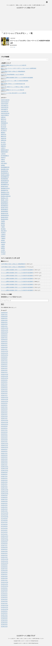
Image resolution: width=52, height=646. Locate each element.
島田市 (3, 134)
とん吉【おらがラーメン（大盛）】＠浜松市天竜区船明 (14, 80)
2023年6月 (4, 385)
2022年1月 (4, 418)
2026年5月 (4, 318)
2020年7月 (4, 453)
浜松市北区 (4, 107)
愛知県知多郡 (5, 215)
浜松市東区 (4, 105)
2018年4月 (4, 505)
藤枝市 (3, 136)
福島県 (3, 223)
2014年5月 (4, 595)
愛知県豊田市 (5, 184)
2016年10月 (4, 539)
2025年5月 (4, 341)
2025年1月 (4, 349)
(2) (14, 47)
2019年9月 (4, 472)
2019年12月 (4, 466)
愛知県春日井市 (5, 188)
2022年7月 (4, 407)
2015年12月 (4, 559)
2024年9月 (4, 357)
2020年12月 (4, 443)
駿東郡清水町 (5, 150)
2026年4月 (4, 320)
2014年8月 (4, 590)
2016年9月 (4, 541)
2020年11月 (4, 445)
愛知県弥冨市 (4, 203)
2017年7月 (4, 522)
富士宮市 (3, 144)
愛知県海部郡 (4, 211)
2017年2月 (4, 532)
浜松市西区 (4, 111)
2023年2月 (4, 393)
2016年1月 (4, 557)
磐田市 (3, 119)
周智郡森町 (4, 123)
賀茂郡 (3, 165)
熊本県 (3, 252)
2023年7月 (4, 384)
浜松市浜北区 (5, 113)
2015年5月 (4, 572)
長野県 (3, 236)
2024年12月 (4, 351)
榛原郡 (3, 132)
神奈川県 (4, 230)
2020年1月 (4, 464)
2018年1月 (4, 511)
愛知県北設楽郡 (5, 175)
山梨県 (3, 234)
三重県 (3, 238)
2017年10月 (4, 516)
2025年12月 (4, 328)
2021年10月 (4, 424)
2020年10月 (4, 447)
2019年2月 (4, 486)
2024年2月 (4, 370)
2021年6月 (4, 432)
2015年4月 (4, 574)
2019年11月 (4, 468)
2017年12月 (4, 513)
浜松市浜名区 (5, 101)
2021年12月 (4, 420)
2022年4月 (4, 412)
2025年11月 (4, 330)
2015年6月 (4, 570)
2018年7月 (4, 499)
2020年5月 (4, 457)
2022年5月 (4, 410)
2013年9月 (4, 611)
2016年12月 (4, 536)
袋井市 (3, 121)
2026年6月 (4, 316)
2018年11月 (4, 491)
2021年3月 (4, 437)
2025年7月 (4, 337)
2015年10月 (4, 563)
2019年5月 (4, 480)
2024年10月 (4, 355)
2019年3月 (4, 484)
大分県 (3, 250)
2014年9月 (4, 588)
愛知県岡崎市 (5, 176)
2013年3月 (4, 622)
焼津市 (3, 138)
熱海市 (3, 157)
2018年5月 (4, 503)
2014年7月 (4, 591)
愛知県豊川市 (5, 169)
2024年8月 (4, 358)
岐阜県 (3, 242)
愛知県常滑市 (4, 219)
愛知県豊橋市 (5, 167)
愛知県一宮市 (4, 200)
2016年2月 (4, 555)
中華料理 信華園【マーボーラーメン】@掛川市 (12, 90)
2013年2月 (4, 624)
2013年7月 (4, 615)
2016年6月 (4, 547)
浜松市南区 (4, 109)
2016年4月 (4, 551)
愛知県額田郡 (4, 178)
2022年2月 (4, 416)
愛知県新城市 (5, 173)
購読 (2, 304)
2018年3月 (4, 507)
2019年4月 (4, 482)
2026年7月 (4, 314)
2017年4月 (4, 528)
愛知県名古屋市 (5, 196)
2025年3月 (4, 345)
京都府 (3, 246)
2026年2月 (4, 324)
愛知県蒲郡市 (5, 180)
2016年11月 (4, 538)
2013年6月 (4, 616)
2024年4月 (4, 366)
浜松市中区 (4, 103)
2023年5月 (4, 387)
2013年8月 (4, 613)
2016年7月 (4, 545)
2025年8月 (4, 335)
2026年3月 (4, 322)
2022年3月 (4, 414)
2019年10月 (4, 470)
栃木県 (3, 225)
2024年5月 (4, 364)
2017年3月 (4, 530)
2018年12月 (4, 489)
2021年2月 (4, 439)
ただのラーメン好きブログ (26, 8)
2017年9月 (4, 518)
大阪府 (3, 244)
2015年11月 (4, 561)
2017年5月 (4, 526)
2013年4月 (4, 620)
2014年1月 (4, 603)
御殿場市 (3, 146)
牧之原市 (4, 130)
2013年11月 (4, 607)
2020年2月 (4, 462)
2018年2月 (4, 509)
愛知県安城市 (4, 182)
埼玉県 (3, 232)
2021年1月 (4, 441)
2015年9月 (4, 564)
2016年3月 (4, 553)
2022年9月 (4, 403)
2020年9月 (4, 449)
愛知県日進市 (4, 186)
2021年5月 (4, 434)
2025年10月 (4, 332)
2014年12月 (4, 582)
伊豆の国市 (4, 163)
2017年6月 (4, 524)
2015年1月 (4, 580)
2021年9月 (4, 426)
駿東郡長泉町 (4, 151)
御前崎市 (4, 128)
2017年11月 (4, 514)
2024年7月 (4, 360)
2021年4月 (4, 435)
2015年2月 (4, 578)
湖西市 (3, 117)
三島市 (3, 153)
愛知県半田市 (4, 217)
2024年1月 (4, 372)
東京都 (3, 228)
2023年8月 (4, 382)
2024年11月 (4, 353)
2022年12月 (4, 397)
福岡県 (3, 248)
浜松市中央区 (5, 99)
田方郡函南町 (5, 155)
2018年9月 (4, 495)
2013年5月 (4, 618)
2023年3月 (4, 391)
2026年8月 (4, 312)
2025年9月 (4, 333)
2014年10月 (4, 586)
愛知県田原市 (4, 171)
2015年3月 (4, 576)
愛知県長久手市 (5, 192)
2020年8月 (4, 451)
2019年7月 (4, 476)
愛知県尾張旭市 (5, 194)
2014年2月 (4, 601)
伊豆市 (3, 161)
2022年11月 (4, 399)
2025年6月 (4, 339)
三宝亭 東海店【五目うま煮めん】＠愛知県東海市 (13, 71)
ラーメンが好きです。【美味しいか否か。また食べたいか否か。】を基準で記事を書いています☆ (26, 638)
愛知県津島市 (4, 209)
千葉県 (3, 227)
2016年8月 (4, 543)
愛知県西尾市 (4, 202)
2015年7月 (4, 568)
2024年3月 (4, 368)
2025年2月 (4, 347)
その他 (3, 253)
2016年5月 (4, 549)
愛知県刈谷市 (4, 213)
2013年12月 (4, 605)
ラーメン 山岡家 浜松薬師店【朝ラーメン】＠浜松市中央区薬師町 (17, 77)
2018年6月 (4, 501)
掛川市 (3, 124)
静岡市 (3, 140)
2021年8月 (4, 428)
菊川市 (3, 126)
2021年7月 (4, 430)
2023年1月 (4, 395)
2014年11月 (4, 584)
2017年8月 (4, 520)
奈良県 (3, 240)
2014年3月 (4, 599)
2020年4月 (4, 459)
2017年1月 (4, 534)
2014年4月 (4, 597)
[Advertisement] (26, 20)
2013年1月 (4, 626)
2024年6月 (4, 362)
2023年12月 (4, 374)
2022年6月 (4, 409)
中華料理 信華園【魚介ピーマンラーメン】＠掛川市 (13, 65)
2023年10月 (4, 378)
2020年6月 (4, 455)
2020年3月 (4, 461)
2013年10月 (4, 609)
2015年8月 (4, 566)
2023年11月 (4, 376)
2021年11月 (4, 422)
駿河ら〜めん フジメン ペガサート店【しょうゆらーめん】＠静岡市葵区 (18, 68)
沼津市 (3, 148)
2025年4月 (4, 343)
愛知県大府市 (4, 207)
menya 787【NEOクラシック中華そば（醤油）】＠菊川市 (15, 86)
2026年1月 (4, 326)
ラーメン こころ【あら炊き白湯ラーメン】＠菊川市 (13, 93)
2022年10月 (4, 401)
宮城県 (3, 221)
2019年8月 (4, 474)
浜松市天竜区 (5, 115)
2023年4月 (4, 389)
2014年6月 (4, 593)
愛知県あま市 (4, 198)
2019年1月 (4, 487)
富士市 (3, 142)
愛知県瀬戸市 (4, 190)
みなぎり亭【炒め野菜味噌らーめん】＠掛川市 (12, 74)
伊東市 (3, 159)
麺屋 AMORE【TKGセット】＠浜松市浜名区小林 (13, 83)
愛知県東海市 (4, 205)
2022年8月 (4, 405)
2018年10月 (4, 493)
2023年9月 (4, 380)
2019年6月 (4, 478)
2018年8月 (4, 497)
